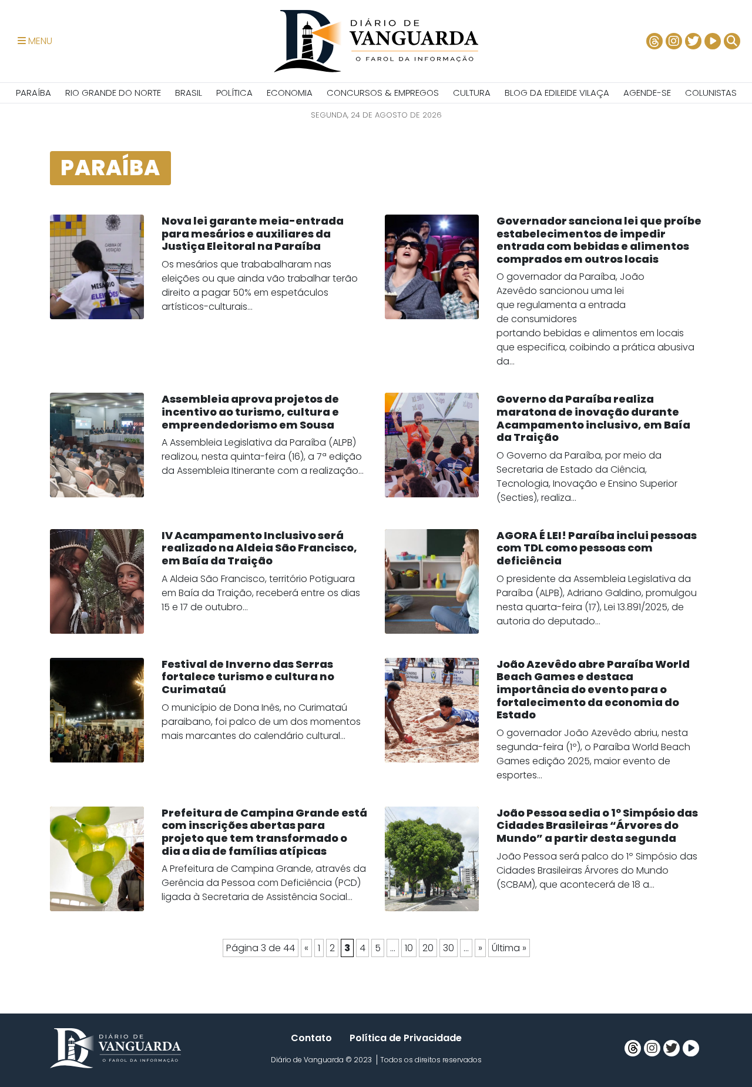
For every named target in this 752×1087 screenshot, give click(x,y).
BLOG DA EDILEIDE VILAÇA (557, 92)
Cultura (472, 92)
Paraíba (33, 92)
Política (234, 92)
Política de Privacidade (406, 1038)
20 (428, 948)
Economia (290, 92)
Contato (311, 1038)
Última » (509, 948)
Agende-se (647, 92)
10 (409, 948)
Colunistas (711, 92)
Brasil (188, 92)
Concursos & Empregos (383, 92)
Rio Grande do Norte (113, 92)
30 (448, 948)
